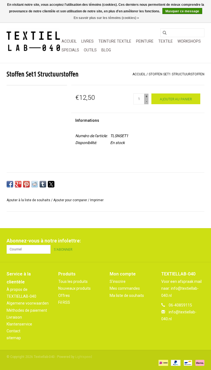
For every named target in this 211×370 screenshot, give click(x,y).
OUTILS (90, 50)
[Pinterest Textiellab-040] (190, 240)
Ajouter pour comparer (70, 200)
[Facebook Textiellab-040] (180, 240)
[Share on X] (51, 184)
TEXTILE (165, 41)
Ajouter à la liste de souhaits (29, 200)
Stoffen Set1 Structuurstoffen (176, 74)
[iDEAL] (163, 363)
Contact (13, 331)
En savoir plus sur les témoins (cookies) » (106, 18)
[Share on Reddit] (34, 184)
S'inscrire (118, 281)
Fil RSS (64, 302)
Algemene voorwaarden (28, 303)
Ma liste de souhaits (127, 295)
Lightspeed (83, 357)
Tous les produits (73, 281)
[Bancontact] (187, 363)
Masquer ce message (182, 11)
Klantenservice (19, 324)
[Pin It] (26, 184)
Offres (64, 295)
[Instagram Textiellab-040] (200, 240)
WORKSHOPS (189, 41)
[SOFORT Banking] (198, 363)
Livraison (14, 317)
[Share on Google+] (18, 184)
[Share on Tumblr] (43, 184)
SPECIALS (70, 50)
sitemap (14, 338)
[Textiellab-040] (33, 41)
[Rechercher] (164, 32)
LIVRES (87, 41)
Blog (106, 50)
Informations (87, 120)
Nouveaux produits (74, 288)
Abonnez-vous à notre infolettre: (44, 241)
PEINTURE (145, 41)
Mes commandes (125, 288)
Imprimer (97, 200)
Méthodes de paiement (27, 310)
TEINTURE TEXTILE (114, 41)
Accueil (69, 41)
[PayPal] (175, 363)
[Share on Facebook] (10, 184)
